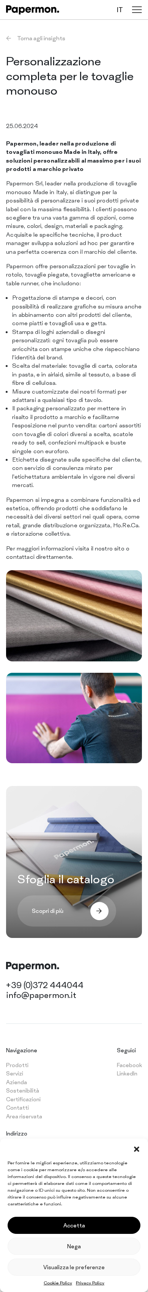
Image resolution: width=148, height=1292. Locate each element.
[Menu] (137, 9)
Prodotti (17, 1065)
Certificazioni (23, 1099)
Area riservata (24, 1116)
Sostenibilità (22, 1090)
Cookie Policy (58, 1283)
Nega (74, 1246)
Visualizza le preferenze (74, 1267)
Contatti (17, 1107)
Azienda (16, 1082)
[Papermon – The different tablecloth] (32, 10)
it (120, 9)
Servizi (14, 1073)
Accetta (74, 1225)
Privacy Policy (90, 1283)
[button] (136, 1148)
